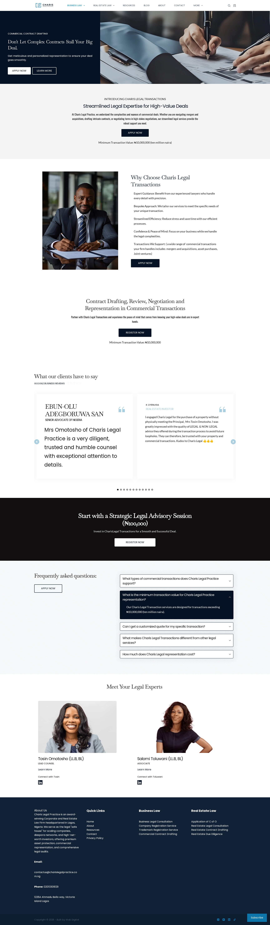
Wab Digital (72, 919)
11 (149, 489)
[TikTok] (234, 919)
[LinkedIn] (229, 919)
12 (152, 489)
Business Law (74, 5)
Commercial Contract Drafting (158, 834)
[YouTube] (223, 919)
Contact (179, 5)
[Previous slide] (36, 441)
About (161, 5)
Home (90, 821)
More (197, 5)
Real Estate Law (102, 5)
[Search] (229, 5)
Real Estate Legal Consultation (209, 826)
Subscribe (257, 917)
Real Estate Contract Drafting (209, 830)
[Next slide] (233, 441)
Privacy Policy (95, 838)
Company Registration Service (157, 826)
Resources (129, 5)
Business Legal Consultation (155, 821)
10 (146, 489)
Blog (147, 5)
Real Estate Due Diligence (206, 834)
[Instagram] (218, 919)
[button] (176, 581)
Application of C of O (204, 821)
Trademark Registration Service (158, 830)
